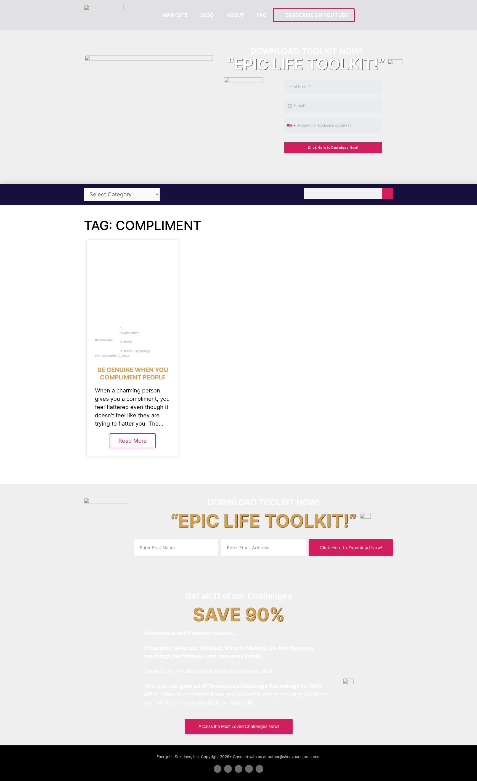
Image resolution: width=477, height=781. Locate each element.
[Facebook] (217, 769)
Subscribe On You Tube (315, 15)
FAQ (262, 15)
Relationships (129, 333)
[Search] (387, 193)
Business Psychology (135, 351)
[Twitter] (228, 769)
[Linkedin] (238, 769)
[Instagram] (259, 769)
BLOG (207, 15)
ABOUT (235, 15)
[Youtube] (249, 769)
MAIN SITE (175, 15)
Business (126, 342)
